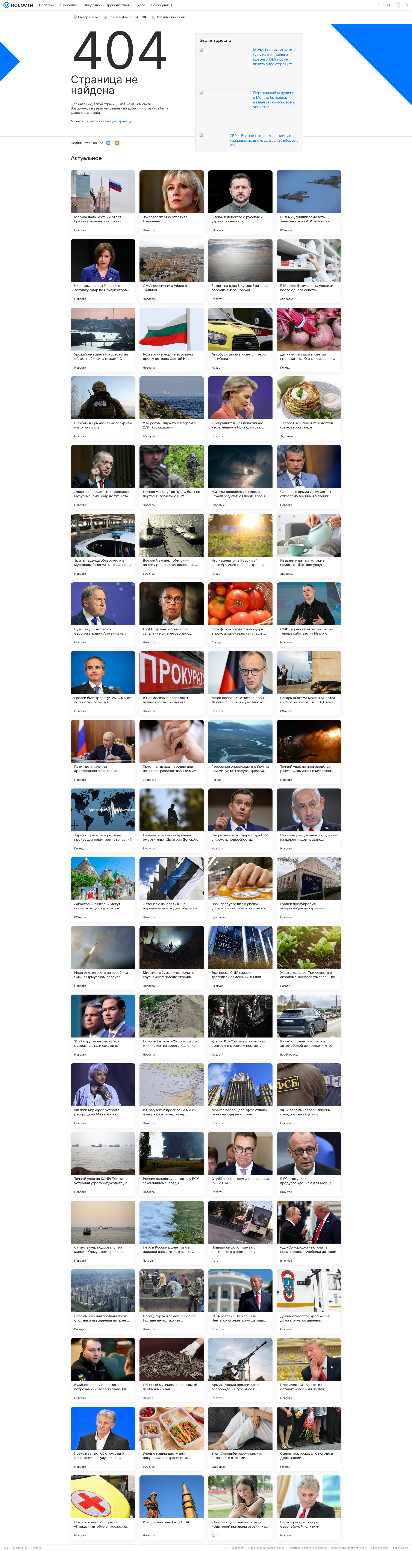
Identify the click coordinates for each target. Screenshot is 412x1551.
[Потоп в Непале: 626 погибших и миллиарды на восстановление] (171, 1027)
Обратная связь (379, 1547)
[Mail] (6, 5)
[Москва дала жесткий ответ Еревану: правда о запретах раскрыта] (103, 202)
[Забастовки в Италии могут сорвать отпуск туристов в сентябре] (103, 889)
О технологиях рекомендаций (266, 1547)
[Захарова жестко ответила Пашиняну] (171, 202)
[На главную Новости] (21, 5)
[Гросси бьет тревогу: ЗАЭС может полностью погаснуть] (103, 683)
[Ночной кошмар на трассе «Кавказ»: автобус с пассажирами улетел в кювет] (103, 1507)
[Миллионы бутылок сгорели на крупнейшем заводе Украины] (171, 958)
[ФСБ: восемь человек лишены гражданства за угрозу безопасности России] (309, 1095)
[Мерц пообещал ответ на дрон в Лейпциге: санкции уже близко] (240, 683)
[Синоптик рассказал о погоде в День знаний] (309, 1439)
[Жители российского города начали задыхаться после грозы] (240, 477)
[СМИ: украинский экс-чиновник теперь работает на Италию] (309, 614)
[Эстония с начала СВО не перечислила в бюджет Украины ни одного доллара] (171, 889)
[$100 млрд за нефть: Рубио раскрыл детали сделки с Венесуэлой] (103, 1027)
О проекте (238, 1547)
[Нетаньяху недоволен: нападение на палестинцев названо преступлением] (309, 820)
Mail (6, 1547)
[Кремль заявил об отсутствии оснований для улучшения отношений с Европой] (103, 1439)
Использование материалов (348, 1547)
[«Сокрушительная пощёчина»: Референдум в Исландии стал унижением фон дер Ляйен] (240, 408)
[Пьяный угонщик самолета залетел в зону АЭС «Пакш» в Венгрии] (309, 202)
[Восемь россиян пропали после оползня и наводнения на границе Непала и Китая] (103, 1301)
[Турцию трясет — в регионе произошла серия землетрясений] (103, 820)
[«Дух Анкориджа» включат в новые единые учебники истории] (309, 1233)
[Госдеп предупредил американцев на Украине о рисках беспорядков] (309, 889)
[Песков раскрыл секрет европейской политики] (309, 1507)
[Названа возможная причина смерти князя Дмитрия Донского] (171, 820)
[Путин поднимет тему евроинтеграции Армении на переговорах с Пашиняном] (103, 614)
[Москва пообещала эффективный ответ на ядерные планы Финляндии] (240, 1095)
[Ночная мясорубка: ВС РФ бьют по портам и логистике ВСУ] (171, 477)
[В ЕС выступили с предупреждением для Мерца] (309, 1164)
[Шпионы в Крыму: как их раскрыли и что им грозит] (103, 408)
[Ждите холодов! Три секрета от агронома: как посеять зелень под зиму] (309, 958)
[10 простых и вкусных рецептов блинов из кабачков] (309, 408)
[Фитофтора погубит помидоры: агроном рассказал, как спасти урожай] (240, 614)
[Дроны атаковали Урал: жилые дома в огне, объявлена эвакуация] (309, 1301)
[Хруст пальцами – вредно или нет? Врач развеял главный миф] (171, 752)
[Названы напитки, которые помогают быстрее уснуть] (309, 546)
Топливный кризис (171, 17)
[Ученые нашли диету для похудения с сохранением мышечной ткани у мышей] (171, 1439)
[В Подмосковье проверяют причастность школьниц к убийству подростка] (171, 683)
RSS (225, 1547)
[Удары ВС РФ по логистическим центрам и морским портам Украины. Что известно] (240, 1027)
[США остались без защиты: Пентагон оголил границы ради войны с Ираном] (240, 1301)
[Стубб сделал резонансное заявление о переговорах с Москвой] (171, 614)
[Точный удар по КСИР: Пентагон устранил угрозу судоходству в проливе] (103, 1164)
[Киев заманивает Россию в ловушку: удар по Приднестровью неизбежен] (103, 271)
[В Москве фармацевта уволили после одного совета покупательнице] (309, 271)
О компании (20, 1547)
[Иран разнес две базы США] (171, 1507)
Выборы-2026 (88, 17)
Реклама (36, 1547)
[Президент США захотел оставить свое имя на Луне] (309, 1370)
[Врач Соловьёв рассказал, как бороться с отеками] (240, 1439)
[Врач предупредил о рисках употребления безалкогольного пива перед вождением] (240, 889)
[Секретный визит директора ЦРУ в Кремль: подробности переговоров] (240, 820)
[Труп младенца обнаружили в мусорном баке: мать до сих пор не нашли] (103, 546)
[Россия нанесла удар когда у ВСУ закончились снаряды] (171, 1164)
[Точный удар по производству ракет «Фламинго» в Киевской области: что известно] (309, 752)
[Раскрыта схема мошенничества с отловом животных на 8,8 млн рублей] (309, 683)
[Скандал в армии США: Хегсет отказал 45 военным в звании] (309, 477)
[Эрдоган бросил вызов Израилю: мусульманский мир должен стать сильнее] (103, 477)
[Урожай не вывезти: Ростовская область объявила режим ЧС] (103, 340)
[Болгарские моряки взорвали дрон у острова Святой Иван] (171, 340)
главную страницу (117, 121)
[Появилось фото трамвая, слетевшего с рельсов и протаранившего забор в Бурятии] (240, 1233)
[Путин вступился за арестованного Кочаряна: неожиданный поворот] (103, 752)
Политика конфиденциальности (307, 1547)
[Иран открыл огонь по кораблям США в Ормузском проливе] (103, 958)
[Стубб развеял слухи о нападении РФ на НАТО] (240, 1164)
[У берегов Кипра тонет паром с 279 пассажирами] (171, 408)
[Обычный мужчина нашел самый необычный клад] (171, 1370)
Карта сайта (400, 1547)
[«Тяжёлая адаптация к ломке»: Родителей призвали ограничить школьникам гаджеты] (240, 1507)
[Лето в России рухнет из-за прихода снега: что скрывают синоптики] (171, 1233)
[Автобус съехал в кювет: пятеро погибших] (240, 340)
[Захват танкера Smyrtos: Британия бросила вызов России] (240, 271)
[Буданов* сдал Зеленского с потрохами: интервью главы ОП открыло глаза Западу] (103, 1370)
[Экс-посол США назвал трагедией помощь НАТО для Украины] (240, 958)
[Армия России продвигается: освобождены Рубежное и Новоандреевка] (240, 1370)
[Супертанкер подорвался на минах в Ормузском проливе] (103, 1233)
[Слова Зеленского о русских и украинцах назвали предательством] (240, 202)
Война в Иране (120, 17)
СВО (144, 17)
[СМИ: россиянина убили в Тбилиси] (171, 271)
